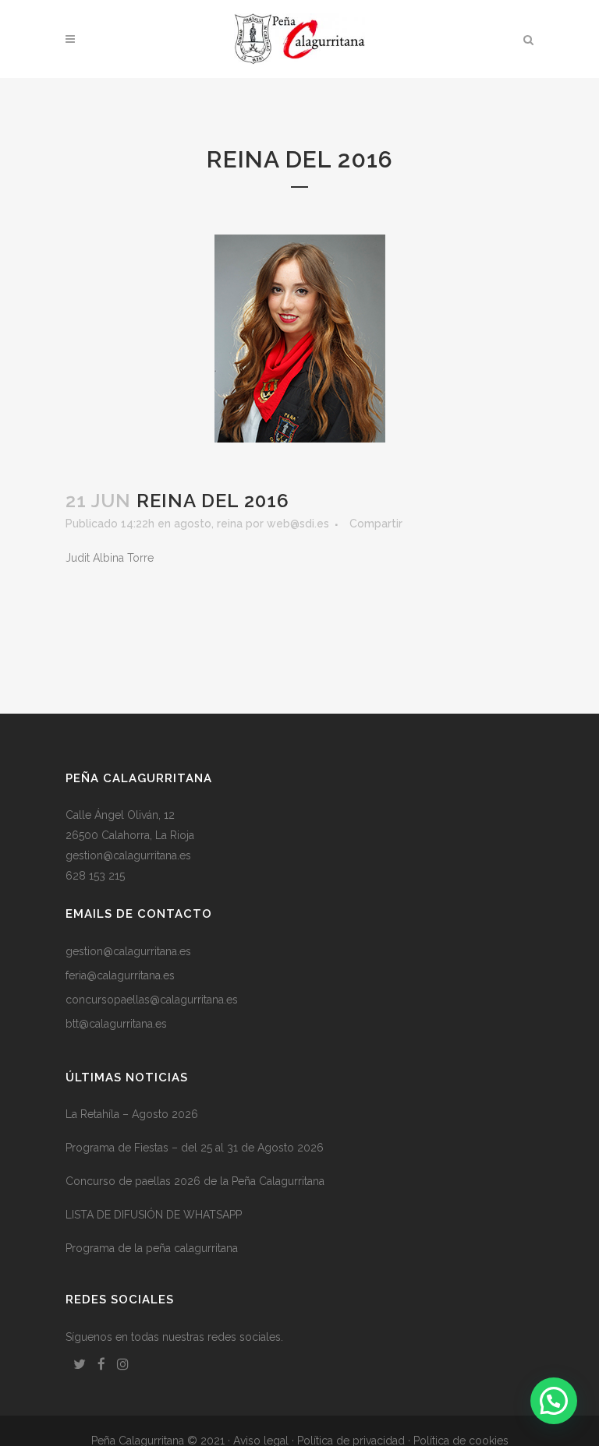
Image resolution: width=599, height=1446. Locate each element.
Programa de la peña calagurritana (152, 1248)
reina (230, 523)
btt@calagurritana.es (116, 1023)
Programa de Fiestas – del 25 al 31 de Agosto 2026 (195, 1147)
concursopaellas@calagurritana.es (152, 999)
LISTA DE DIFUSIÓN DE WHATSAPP (154, 1214)
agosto (192, 523)
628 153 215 (95, 875)
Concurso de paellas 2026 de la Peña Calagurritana (195, 1181)
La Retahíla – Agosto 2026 (132, 1114)
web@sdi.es (298, 523)
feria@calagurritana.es (120, 975)
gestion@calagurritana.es (128, 855)
